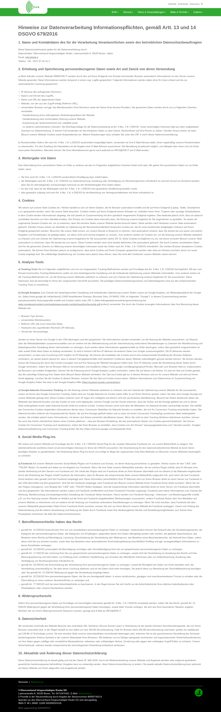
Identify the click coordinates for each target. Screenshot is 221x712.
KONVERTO (44, 708)
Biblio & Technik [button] (178, 12)
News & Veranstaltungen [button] (151, 12)
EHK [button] (114, 12)
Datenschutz (37, 682)
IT (202, 4)
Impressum (194, 4)
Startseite (172, 4)
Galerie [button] (197, 12)
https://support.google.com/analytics (101, 382)
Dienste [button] (127, 12)
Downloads (183, 4)
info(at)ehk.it (31, 57)
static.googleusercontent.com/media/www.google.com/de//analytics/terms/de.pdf (59, 304)
